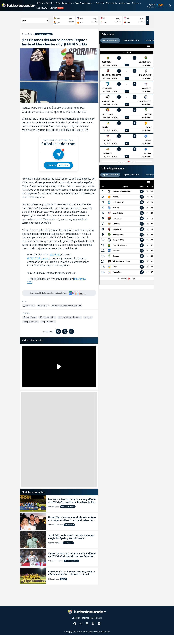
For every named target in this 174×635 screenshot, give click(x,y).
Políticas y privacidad (102, 632)
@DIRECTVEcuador (38, 258)
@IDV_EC (55, 254)
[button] (41, 3)
